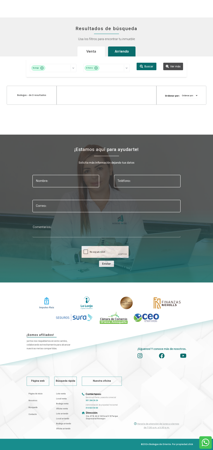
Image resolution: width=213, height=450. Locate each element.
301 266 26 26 (92, 400)
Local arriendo (62, 419)
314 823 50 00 (92, 408)
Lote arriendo (62, 414)
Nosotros (33, 400)
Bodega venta (62, 404)
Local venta (61, 399)
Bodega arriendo (63, 424)
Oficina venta (62, 409)
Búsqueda (33, 407)
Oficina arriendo (63, 429)
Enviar (106, 264)
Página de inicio (36, 394)
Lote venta (61, 394)
